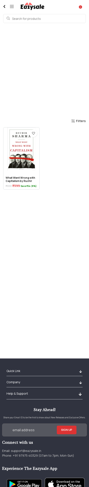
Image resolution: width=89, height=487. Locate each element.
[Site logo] (32, 6)
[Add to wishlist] (33, 133)
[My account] (85, 6)
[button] (80, 371)
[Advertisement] (44, 70)
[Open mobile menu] (12, 6)
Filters (81, 121)
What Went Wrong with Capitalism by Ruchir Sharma (20, 181)
